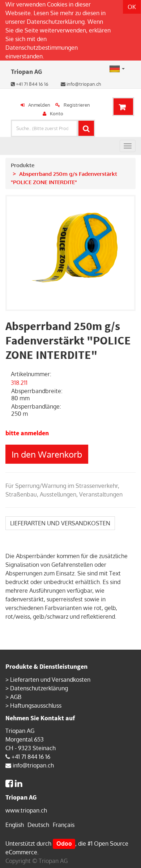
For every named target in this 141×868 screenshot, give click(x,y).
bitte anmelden (27, 433)
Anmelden (39, 105)
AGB (15, 696)
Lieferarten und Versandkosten (50, 679)
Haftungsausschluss (35, 705)
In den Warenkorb (47, 454)
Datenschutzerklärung (56, 21)
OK (132, 6)
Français (63, 824)
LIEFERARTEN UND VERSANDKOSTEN (60, 523)
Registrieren (77, 105)
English (14, 824)
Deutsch (38, 824)
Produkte (22, 165)
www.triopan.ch (26, 810)
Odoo (64, 843)
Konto (56, 113)
